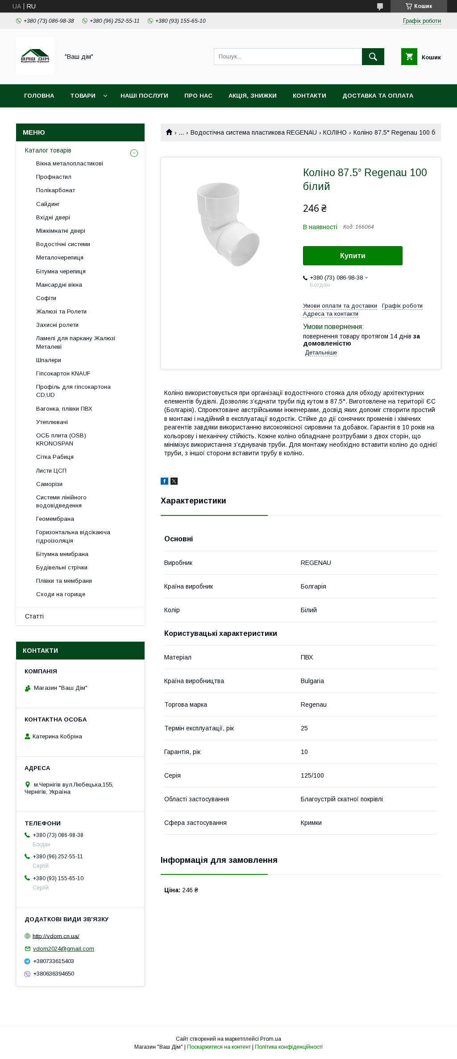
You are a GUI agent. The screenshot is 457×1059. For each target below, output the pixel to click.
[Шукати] (373, 56)
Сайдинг (48, 204)
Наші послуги (144, 95)
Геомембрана (55, 518)
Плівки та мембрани (64, 580)
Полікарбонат (55, 190)
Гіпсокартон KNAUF (63, 373)
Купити (353, 256)
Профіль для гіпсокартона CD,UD (73, 390)
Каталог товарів (48, 150)
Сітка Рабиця (55, 456)
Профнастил (53, 176)
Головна (39, 95)
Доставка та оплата (377, 95)
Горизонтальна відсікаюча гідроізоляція (73, 536)
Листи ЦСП (51, 470)
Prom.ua (270, 1039)
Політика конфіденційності (289, 1047)
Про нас (198, 95)
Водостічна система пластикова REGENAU (254, 132)
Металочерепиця (59, 257)
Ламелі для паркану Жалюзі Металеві (75, 342)
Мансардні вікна (59, 284)
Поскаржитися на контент (219, 1047)
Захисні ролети (57, 324)
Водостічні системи (63, 244)
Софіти (46, 298)
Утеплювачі (52, 422)
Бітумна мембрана (62, 554)
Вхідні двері (53, 217)
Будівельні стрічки (61, 567)
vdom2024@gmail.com (63, 948)
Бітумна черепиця (61, 271)
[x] (174, 482)
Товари (83, 95)
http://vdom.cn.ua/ (56, 935)
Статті (34, 616)
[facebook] (164, 482)
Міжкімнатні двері (60, 230)
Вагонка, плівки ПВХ (64, 408)
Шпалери (48, 360)
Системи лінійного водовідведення (61, 501)
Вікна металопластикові (69, 163)
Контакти (309, 95)
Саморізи (49, 484)
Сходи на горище (60, 594)
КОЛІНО (335, 132)
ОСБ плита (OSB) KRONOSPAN (61, 439)
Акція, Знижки (252, 95)
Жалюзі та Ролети (61, 311)
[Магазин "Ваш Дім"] (35, 72)
